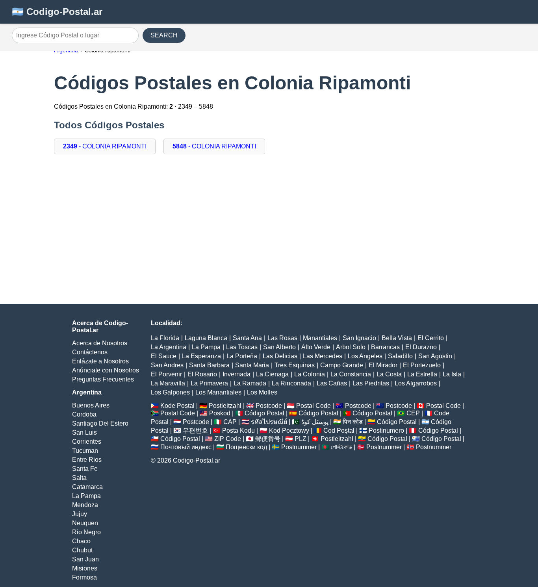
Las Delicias (280, 356)
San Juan (85, 559)
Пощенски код (246, 447)
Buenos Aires (90, 405)
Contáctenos (90, 352)
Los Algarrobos (416, 383)
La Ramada (250, 383)
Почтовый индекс (185, 447)
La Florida (165, 338)
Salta (79, 477)
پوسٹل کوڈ (314, 421)
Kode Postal (177, 405)
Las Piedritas (370, 383)
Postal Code (313, 405)
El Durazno (421, 347)
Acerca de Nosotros (99, 343)
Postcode (269, 405)
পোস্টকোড (341, 447)
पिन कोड (353, 421)
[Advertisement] (269, 233)
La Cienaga (272, 374)
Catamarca (87, 486)
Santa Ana (247, 338)
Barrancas (385, 347)
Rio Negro (86, 532)
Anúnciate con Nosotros (105, 370)
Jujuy (79, 514)
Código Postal (264, 413)
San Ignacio (359, 338)
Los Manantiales (218, 392)
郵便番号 (267, 438)
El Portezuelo (422, 365)
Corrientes (86, 441)
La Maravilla (168, 383)
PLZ (300, 438)
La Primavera (209, 383)
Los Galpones (170, 392)
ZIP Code (227, 438)
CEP (413, 413)
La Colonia (309, 374)
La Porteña (241, 356)
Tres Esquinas (295, 365)
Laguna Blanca (206, 338)
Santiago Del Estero (100, 423)
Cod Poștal (338, 430)
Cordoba (84, 414)
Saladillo (400, 356)
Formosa (84, 577)
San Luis (84, 432)
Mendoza (85, 505)
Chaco (81, 541)
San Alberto (279, 347)
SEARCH (164, 35)
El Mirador (383, 365)
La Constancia (350, 374)
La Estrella (422, 374)
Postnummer (299, 447)
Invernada (236, 374)
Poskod (219, 413)
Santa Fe (85, 468)
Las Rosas (282, 338)
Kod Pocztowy (289, 430)
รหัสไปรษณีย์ (269, 421)
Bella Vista (397, 338)
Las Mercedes (322, 356)
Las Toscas (242, 347)
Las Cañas (332, 383)
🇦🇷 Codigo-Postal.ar (57, 11)
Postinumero (386, 430)
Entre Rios (87, 459)
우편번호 (195, 430)
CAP (230, 421)
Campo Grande (341, 365)
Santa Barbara (209, 365)
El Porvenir (166, 374)
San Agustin (435, 356)
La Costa (389, 374)
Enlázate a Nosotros (100, 361)
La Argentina (168, 347)
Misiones (84, 568)
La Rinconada (291, 383)
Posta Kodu (238, 430)
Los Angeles (365, 356)
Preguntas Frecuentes (103, 379)
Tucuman (85, 450)
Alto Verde (315, 347)
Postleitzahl (225, 405)
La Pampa (86, 496)
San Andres (167, 365)
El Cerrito (430, 338)
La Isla (452, 374)
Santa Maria (252, 365)
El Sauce (163, 356)
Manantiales (320, 338)
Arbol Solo (350, 347)
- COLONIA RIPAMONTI (105, 146)
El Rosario (202, 374)
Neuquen (85, 523)
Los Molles (262, 392)
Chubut (82, 550)
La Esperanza (201, 356)
